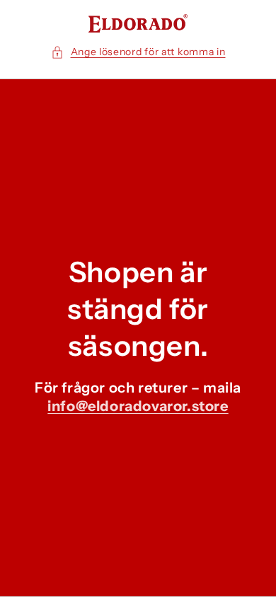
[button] (138, 52)
